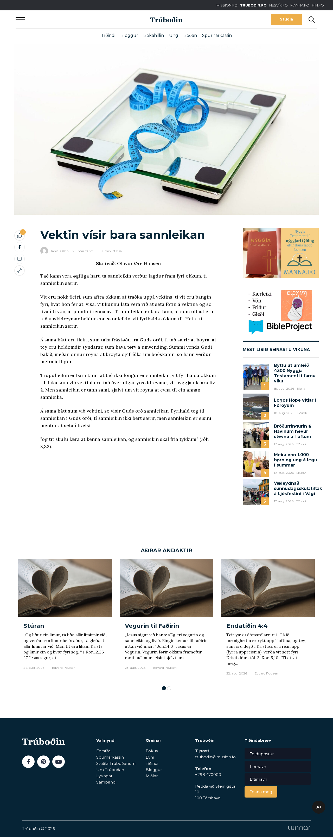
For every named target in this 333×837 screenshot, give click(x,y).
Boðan (190, 35)
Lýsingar (104, 775)
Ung (173, 35)
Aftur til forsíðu (63, 19)
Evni (150, 757)
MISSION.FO (227, 5)
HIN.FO (318, 5)
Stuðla (286, 19)
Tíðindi (108, 35)
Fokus (152, 750)
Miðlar (152, 775)
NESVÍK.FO (278, 5)
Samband (106, 782)
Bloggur (129, 35)
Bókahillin (153, 35)
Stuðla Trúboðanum (116, 763)
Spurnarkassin (217, 35)
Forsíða (103, 750)
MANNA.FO (299, 5)
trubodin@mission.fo (215, 756)
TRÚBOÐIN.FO (253, 5)
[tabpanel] (65, 619)
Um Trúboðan (110, 769)
